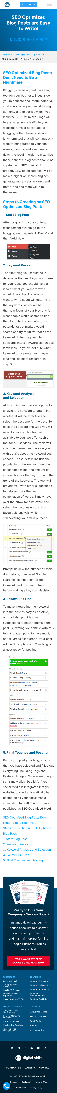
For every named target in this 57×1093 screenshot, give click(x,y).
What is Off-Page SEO (40, 981)
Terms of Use (41, 1082)
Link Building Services (13, 1025)
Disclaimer (26, 1082)
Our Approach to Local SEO (10, 985)
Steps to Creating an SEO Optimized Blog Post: (28, 830)
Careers (30, 1067)
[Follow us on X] (12, 1048)
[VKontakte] (37, 39)
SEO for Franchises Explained (12, 994)
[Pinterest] (28, 39)
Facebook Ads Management (9, 1029)
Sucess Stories (37, 1030)
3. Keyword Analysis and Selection (27, 849)
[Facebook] (11, 39)
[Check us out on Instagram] (25, 1048)
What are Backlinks (38, 999)
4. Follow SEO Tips (16, 855)
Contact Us (35, 1025)
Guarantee (13, 1067)
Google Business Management (10, 1011)
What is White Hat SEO (40, 989)
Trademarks (20, 1087)
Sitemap (14, 1082)
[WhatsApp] (24, 39)
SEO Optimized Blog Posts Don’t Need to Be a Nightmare (25, 820)
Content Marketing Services (11, 1016)
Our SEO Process (38, 1016)
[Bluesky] (41, 39)
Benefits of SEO (10, 981)
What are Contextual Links (37, 994)
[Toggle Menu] (49, 4)
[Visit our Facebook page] (18, 1048)
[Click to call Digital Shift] (6, 1086)
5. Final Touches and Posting (23, 860)
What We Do (35, 1021)
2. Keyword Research (17, 844)
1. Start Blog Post (15, 839)
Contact (45, 1067)
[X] (15, 39)
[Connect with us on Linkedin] (31, 1048)
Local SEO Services (11, 990)
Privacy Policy (36, 1087)
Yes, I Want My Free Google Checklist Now (28, 961)
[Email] (46, 39)
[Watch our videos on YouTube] (38, 1048)
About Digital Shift (38, 1012)
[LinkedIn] (20, 39)
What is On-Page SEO (40, 985)
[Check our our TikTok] (45, 1048)
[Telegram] (33, 39)
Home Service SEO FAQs (14, 999)
